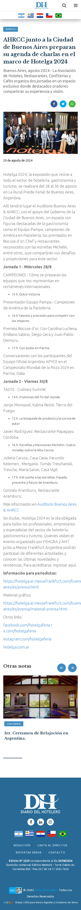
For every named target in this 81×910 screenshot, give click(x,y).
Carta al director (52, 845)
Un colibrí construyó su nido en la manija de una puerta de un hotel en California (38, 738)
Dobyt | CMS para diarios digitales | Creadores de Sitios (46, 902)
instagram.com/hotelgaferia (27, 639)
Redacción (22, 845)
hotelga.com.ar (16, 647)
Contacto (56, 852)
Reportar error (29, 852)
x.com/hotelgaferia (19, 631)
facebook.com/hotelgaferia (26, 625)
